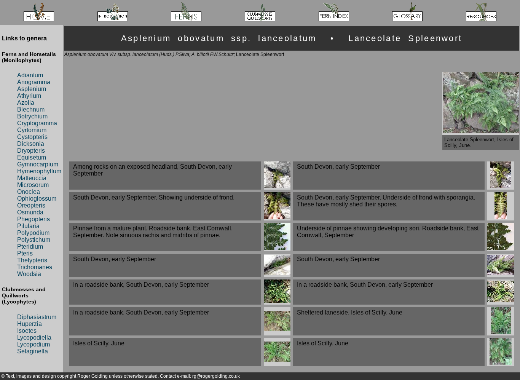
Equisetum (31, 157)
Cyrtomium (31, 130)
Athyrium (29, 96)
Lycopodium (33, 344)
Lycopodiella (34, 337)
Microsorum (33, 185)
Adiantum (30, 75)
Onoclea (28, 191)
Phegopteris (33, 219)
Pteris (25, 253)
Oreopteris (31, 205)
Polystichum (33, 239)
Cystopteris (32, 137)
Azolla (25, 102)
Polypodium (33, 233)
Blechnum (31, 109)
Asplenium (31, 89)
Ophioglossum (36, 198)
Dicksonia (30, 144)
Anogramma (33, 82)
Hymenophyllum (39, 171)
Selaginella (32, 351)
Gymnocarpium (37, 164)
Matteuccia (31, 178)
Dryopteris (31, 150)
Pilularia (28, 226)
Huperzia (29, 324)
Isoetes (27, 330)
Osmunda (30, 212)
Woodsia (29, 274)
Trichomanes (34, 267)
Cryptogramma (37, 123)
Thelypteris (32, 260)
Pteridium (30, 246)
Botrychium (32, 116)
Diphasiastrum (36, 317)
